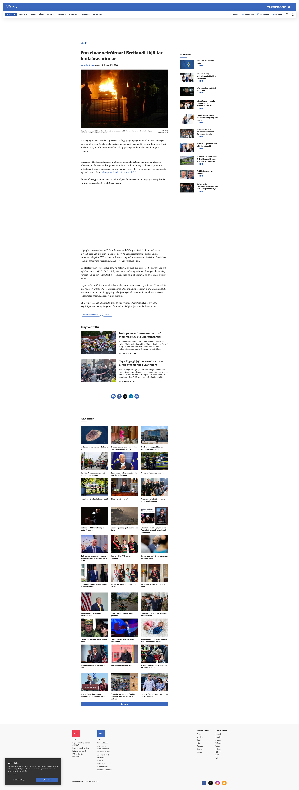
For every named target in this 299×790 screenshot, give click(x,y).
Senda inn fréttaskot (104, 770)
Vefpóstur (101, 764)
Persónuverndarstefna (80, 748)
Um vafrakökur (102, 767)
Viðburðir (218, 743)
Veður (217, 746)
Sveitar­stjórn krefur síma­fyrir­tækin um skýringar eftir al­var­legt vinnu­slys (207, 159)
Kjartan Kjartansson (88, 65)
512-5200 (104, 743)
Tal (216, 758)
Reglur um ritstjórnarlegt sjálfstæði (81, 744)
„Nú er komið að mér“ (119, 499)
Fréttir (199, 734)
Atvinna (218, 740)
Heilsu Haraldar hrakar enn (121, 665)
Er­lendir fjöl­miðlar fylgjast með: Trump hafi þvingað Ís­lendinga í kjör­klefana (153, 530)
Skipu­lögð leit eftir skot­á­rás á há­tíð (94, 499)
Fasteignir (218, 737)
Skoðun (200, 746)
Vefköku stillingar (19, 780)
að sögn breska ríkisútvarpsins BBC (119, 172)
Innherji (218, 734)
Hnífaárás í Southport (90, 315)
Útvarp (199, 752)
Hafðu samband (103, 749)
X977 (217, 755)
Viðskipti (200, 737)
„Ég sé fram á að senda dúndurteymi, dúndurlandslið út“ (206, 103)
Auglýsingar (101, 746)
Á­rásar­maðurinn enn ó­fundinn (153, 473)
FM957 (218, 752)
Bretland (108, 315)
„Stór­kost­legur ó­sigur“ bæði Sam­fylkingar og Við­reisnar (207, 118)
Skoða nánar (12, 774)
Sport (199, 740)
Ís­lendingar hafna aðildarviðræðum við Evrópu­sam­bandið (205, 132)
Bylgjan (218, 749)
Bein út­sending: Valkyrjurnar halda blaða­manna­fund (207, 76)
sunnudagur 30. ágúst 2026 (280, 7)
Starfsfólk (100, 758)
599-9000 (79, 757)
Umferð (100, 761)
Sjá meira (124, 704)
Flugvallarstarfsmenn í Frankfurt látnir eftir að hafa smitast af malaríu (123, 697)
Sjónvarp (200, 749)
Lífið (198, 743)
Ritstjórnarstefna (103, 752)
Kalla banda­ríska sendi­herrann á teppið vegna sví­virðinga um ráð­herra (94, 558)
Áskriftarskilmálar (103, 755)
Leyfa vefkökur (47, 780)
